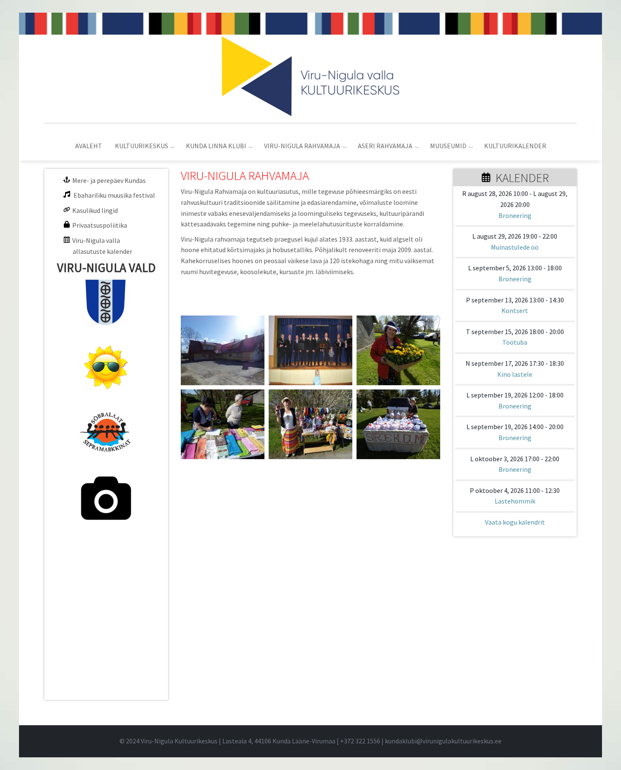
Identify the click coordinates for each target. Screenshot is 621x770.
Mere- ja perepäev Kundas (109, 180)
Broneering (514, 215)
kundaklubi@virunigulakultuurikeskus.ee (443, 741)
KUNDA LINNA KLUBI (216, 145)
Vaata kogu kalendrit (515, 522)
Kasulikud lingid (95, 210)
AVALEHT (88, 145)
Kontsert (514, 310)
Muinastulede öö (515, 247)
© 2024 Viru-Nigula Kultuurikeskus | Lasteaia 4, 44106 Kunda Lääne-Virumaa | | (252, 741)
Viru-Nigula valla (96, 240)
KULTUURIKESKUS (141, 145)
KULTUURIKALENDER (515, 145)
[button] (222, 350)
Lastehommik (515, 501)
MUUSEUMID (448, 145)
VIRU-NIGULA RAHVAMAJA (302, 145)
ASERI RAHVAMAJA (385, 145)
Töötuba (514, 342)
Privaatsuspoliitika (99, 225)
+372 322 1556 (360, 741)
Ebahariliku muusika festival (114, 195)
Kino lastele (514, 374)
